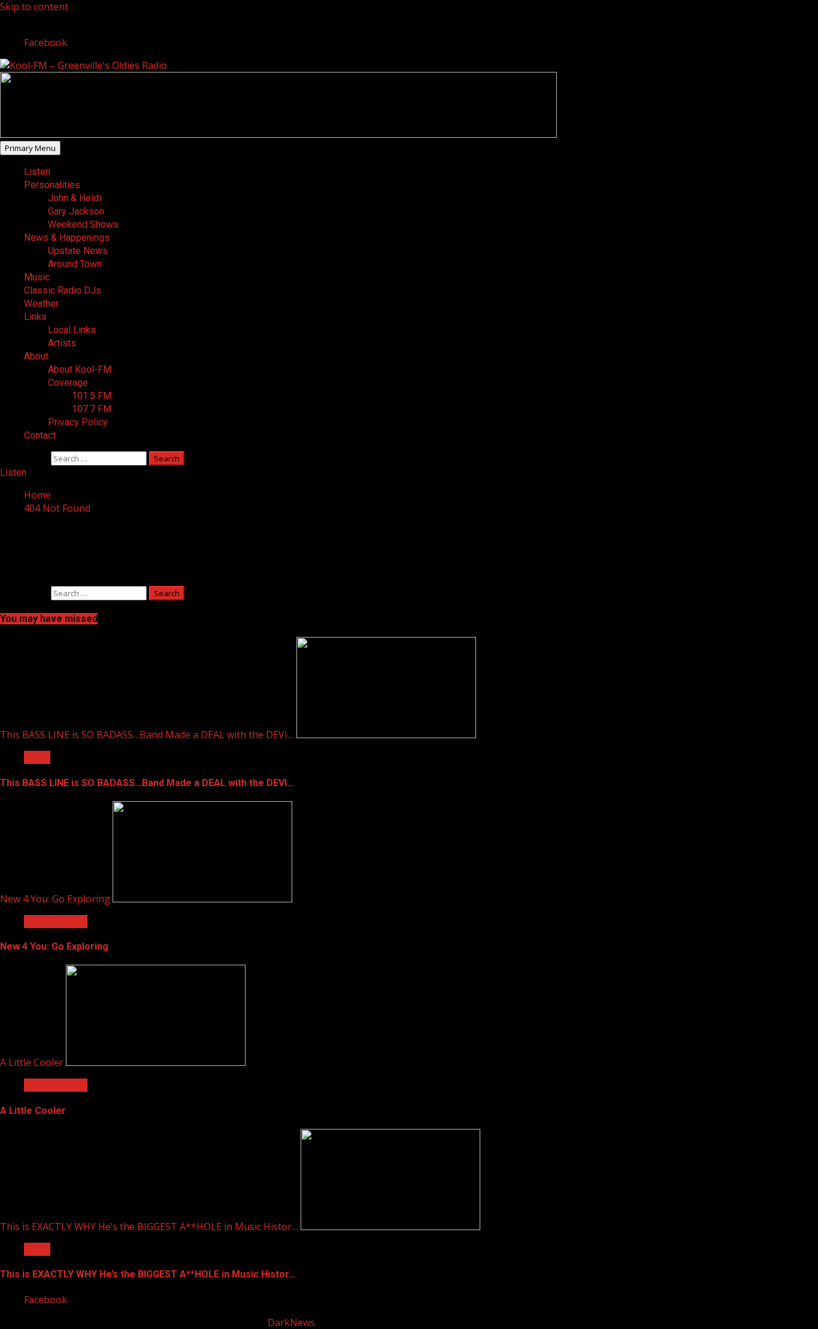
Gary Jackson (76, 211)
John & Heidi (74, 198)
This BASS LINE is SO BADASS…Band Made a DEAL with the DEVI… (147, 734)
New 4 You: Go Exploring (55, 898)
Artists (62, 343)
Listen (37, 171)
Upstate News (78, 250)
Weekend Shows (83, 224)
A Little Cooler (31, 1062)
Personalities (52, 185)
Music (37, 277)
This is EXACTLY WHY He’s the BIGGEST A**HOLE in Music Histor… (149, 1226)
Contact (40, 435)
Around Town (75, 264)
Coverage (68, 382)
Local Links (72, 330)
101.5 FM (91, 395)
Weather (41, 303)
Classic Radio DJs (62, 290)
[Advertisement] (278, 134)
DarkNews (291, 1322)
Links (35, 316)
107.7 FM (91, 409)
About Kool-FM (79, 369)
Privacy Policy (78, 422)
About (36, 356)
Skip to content (34, 6)
